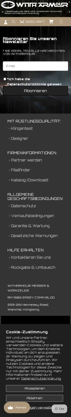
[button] (61, 21)
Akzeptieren (35, 388)
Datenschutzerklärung (41, 378)
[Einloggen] (6, 22)
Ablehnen (35, 398)
